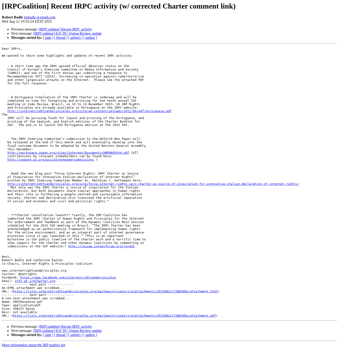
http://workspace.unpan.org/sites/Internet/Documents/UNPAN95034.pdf (68, 152)
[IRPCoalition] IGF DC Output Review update (67, 33)
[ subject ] (75, 38)
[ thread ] (60, 38)
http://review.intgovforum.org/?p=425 (101, 246)
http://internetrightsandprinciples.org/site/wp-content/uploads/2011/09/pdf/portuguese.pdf (89, 111)
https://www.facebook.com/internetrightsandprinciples (68, 277)
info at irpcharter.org (35, 281)
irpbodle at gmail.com (39, 17)
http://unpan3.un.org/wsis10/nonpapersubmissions (50, 159)
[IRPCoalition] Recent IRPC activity (65, 29)
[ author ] (90, 38)
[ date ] (48, 38)
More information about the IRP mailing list (33, 345)
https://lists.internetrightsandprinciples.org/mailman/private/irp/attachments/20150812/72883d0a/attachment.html (115, 291)
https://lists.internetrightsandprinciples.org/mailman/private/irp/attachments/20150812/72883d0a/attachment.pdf (114, 315)
